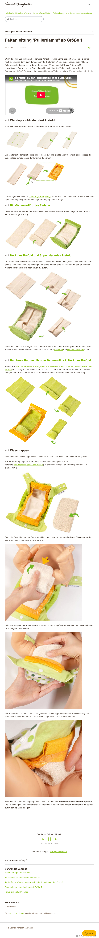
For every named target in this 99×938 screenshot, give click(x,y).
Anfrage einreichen (58, 851)
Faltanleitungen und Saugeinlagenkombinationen (72, 13)
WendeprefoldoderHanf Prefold (28, 464)
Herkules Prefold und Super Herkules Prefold (41, 255)
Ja (43, 839)
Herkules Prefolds (75, 349)
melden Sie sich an (16, 913)
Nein (56, 839)
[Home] (18, 4)
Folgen (88, 48)
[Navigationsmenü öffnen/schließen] (89, 5)
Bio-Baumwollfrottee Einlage (30, 205)
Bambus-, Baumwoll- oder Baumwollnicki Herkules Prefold (50, 360)
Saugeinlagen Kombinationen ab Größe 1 (23, 887)
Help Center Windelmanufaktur (17, 13)
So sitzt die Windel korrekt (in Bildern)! (22, 877)
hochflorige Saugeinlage (40, 196)
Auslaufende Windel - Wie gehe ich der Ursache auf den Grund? (34, 882)
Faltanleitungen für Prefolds (17, 872)
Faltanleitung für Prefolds (16, 892)
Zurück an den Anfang (15, 860)
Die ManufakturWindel (41, 13)
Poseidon (58, 349)
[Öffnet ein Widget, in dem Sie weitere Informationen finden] (89, 933)
